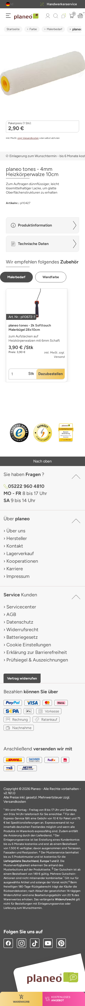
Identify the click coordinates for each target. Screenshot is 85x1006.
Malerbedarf (54, 29)
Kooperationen (22, 561)
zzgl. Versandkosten (28, 138)
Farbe (33, 29)
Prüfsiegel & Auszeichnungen (37, 660)
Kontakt (14, 546)
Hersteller (16, 538)
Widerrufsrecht (22, 629)
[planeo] (50, 978)
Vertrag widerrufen (22, 678)
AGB (11, 614)
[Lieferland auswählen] (8, 4)
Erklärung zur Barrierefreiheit (36, 652)
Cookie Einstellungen (28, 645)
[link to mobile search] (55, 16)
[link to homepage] (26, 17)
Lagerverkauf (20, 553)
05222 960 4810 (26, 486)
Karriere (14, 568)
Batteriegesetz (22, 637)
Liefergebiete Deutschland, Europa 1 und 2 (31, 861)
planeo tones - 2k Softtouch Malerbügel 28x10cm (29, 327)
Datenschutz (19, 622)
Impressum (18, 576)
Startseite (13, 29)
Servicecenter (21, 607)
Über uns (15, 531)
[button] (8, 4)
